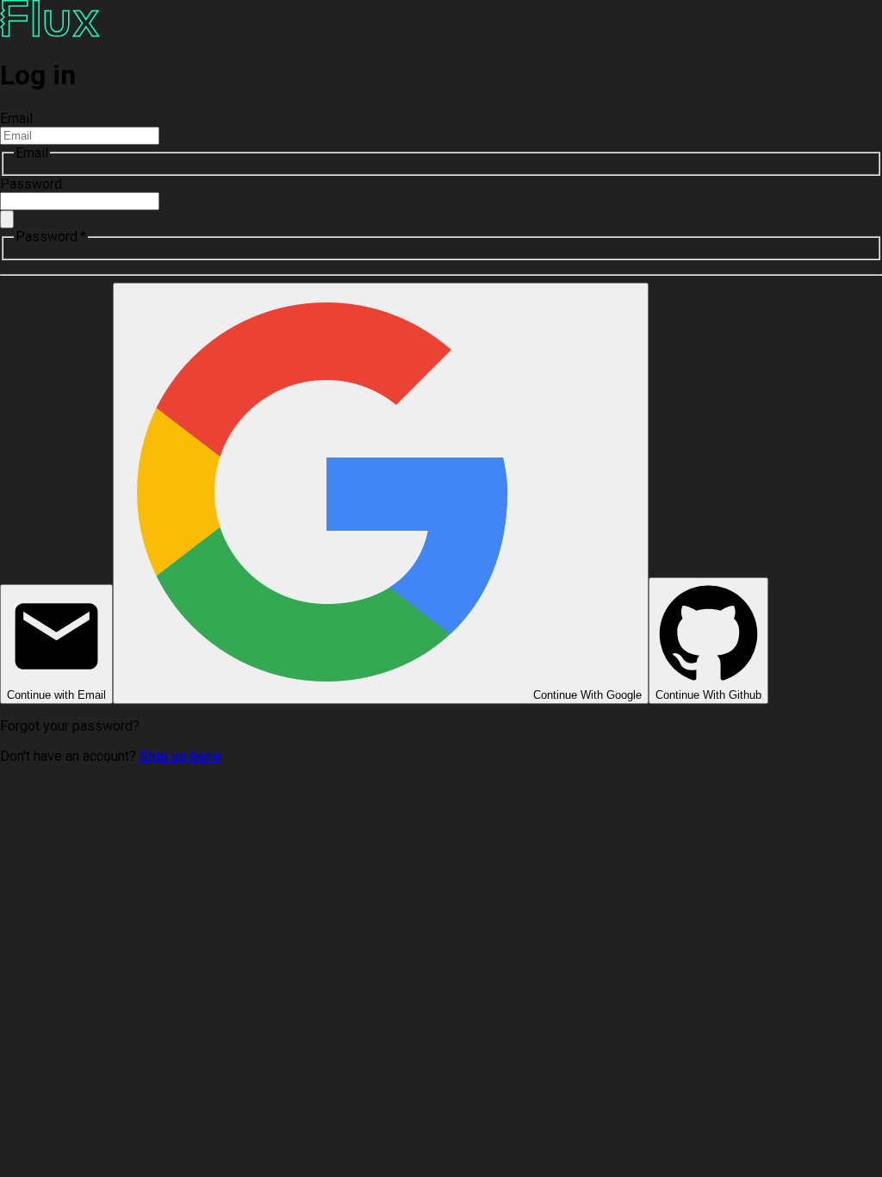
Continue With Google (587, 694)
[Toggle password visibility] (7, 219)
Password (31, 184)
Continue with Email (56, 694)
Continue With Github (708, 694)
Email (16, 118)
